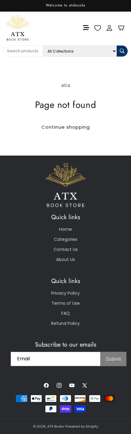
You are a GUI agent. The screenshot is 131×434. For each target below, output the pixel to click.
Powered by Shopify (81, 426)
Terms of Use (65, 303)
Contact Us (66, 249)
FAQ (65, 313)
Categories (65, 239)
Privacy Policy (65, 293)
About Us (65, 259)
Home (65, 229)
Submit (113, 359)
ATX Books (55, 426)
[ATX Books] (15, 28)
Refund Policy (65, 323)
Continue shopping (65, 127)
